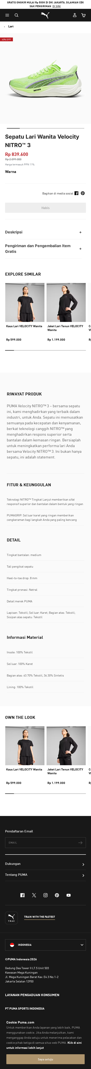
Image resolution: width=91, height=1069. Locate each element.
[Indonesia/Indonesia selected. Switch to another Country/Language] (45, 944)
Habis (45, 208)
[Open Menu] (8, 15)
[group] (25, 310)
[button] (8, 15)
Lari (11, 26)
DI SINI (56, 6)
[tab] (13, 128)
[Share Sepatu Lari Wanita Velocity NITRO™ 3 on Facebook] (76, 193)
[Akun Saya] (75, 15)
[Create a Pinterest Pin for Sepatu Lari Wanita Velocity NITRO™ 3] (83, 193)
